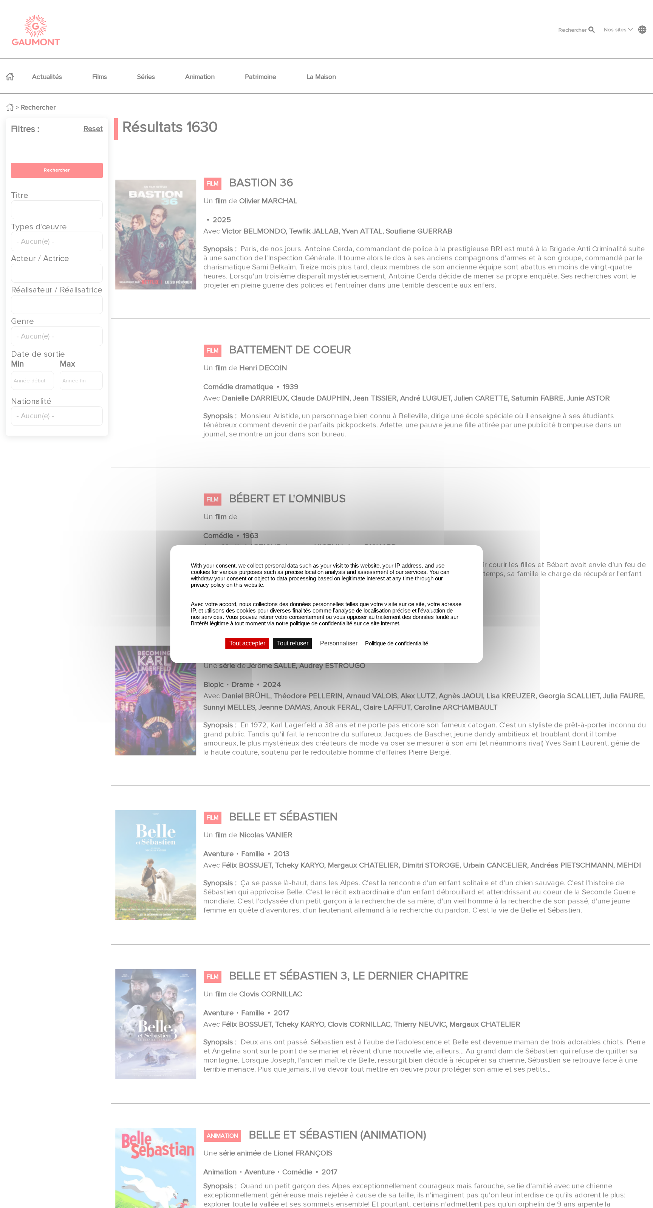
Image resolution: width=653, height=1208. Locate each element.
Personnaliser (338, 643)
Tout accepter (247, 643)
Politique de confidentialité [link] (396, 643)
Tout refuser (292, 643)
